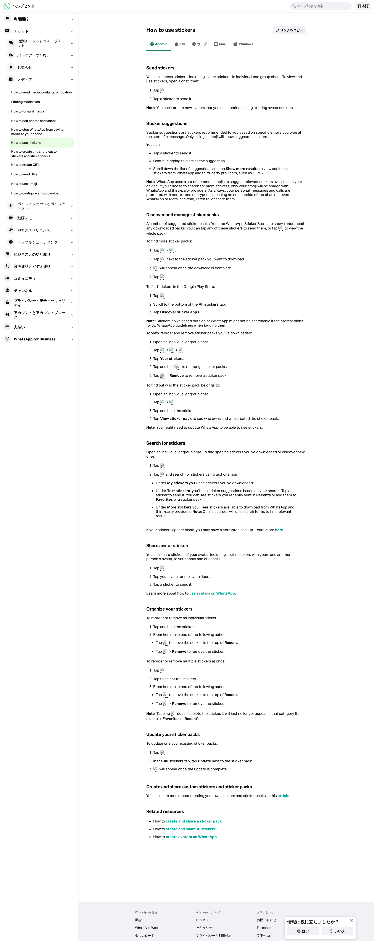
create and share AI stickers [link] (191, 829)
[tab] (158, 44)
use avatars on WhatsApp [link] (212, 593)
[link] (20, 6)
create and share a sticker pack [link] (194, 821)
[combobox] (324, 6)
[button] (363, 6)
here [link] (279, 529)
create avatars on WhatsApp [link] (191, 836)
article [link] (283, 795)
